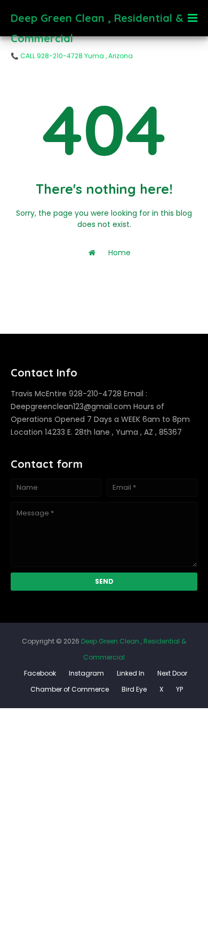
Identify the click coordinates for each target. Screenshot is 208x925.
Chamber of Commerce (69, 689)
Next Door (172, 673)
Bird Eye (134, 689)
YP (179, 689)
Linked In (131, 673)
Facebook (40, 673)
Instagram (86, 673)
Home (118, 252)
